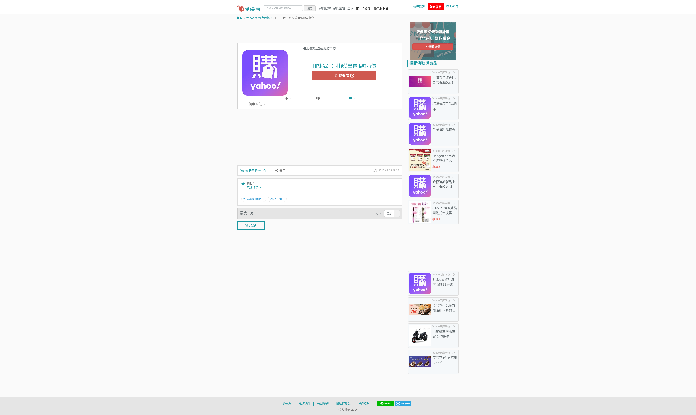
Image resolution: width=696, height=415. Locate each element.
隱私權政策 (343, 403)
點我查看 (342, 75)
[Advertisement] (320, 31)
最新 (389, 213)
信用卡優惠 (363, 8)
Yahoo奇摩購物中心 (259, 18)
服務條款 (363, 403)
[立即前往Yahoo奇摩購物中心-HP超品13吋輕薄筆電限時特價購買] (265, 73)
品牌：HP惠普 (277, 199)
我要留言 (251, 225)
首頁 (240, 18)
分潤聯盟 (419, 6)
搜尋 (309, 8)
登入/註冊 (452, 6)
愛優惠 (286, 403)
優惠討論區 (381, 8)
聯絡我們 (304, 403)
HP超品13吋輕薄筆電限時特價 (344, 66)
